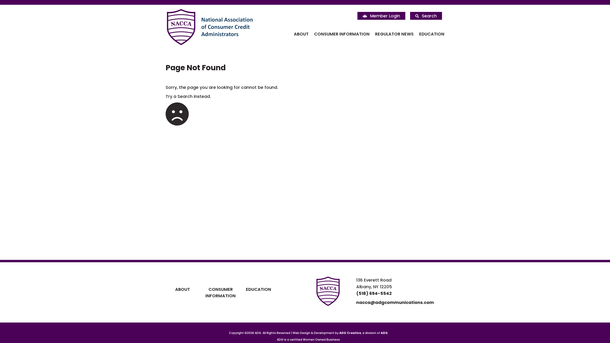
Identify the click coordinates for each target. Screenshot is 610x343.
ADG (384, 333)
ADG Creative (350, 333)
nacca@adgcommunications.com (395, 302)
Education (431, 34)
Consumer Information (342, 34)
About (301, 34)
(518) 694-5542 (374, 293)
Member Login (385, 16)
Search (429, 16)
